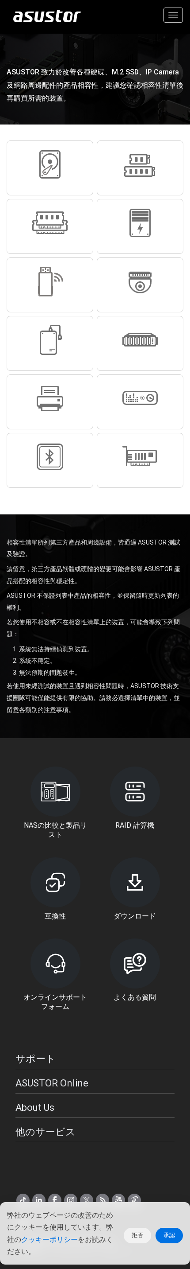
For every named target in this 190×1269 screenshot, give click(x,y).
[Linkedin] (39, 1200)
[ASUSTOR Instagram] (70, 1200)
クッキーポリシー (49, 1239)
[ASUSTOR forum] (134, 1200)
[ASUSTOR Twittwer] (86, 1200)
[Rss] (102, 1200)
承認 (169, 1235)
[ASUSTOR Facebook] (54, 1200)
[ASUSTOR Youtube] (118, 1200)
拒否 (137, 1235)
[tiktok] (23, 1200)
